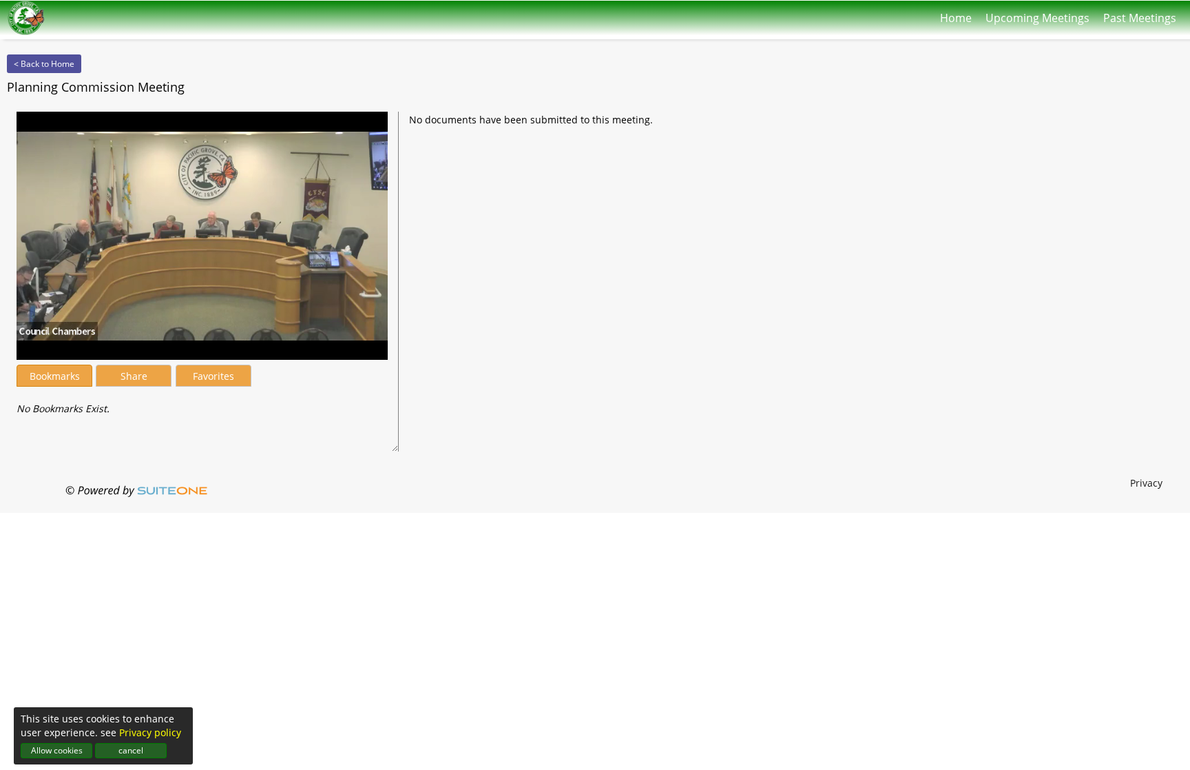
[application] (202, 236)
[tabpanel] (202, 402)
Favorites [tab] (213, 376)
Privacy (1146, 482)
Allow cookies (57, 750)
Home (956, 14)
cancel (130, 750)
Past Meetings (1139, 14)
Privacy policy (150, 732)
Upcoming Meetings (1037, 14)
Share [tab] (134, 376)
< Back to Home (44, 64)
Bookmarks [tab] (55, 376)
